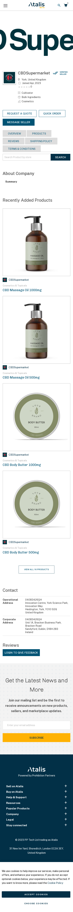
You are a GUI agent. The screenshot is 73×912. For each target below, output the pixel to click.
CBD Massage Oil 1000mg (22, 290)
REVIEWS (13, 141)
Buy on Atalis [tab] (14, 791)
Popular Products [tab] (18, 808)
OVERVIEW (14, 133)
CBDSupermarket (43, 73)
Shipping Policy (41, 141)
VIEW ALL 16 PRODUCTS (36, 569)
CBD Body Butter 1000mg (22, 465)
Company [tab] (12, 814)
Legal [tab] (10, 819)
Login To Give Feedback (21, 652)
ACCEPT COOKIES (36, 894)
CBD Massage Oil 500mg (21, 377)
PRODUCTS (39, 133)
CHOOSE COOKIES (36, 903)
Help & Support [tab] (16, 797)
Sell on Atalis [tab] (14, 786)
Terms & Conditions (21, 148)
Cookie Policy (55, 883)
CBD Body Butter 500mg (21, 552)
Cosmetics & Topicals (15, 285)
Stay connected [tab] (16, 825)
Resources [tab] (13, 802)
